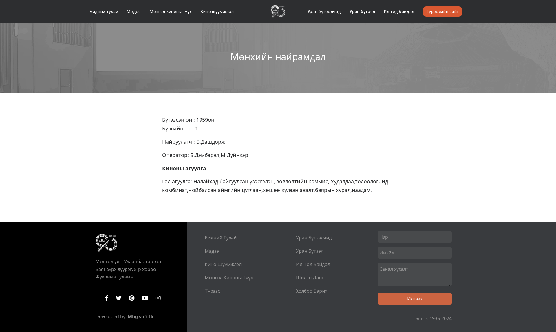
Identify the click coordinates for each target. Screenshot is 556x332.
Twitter (119, 298)
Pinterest (131, 298)
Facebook (107, 298)
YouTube (145, 298)
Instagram (158, 298)
